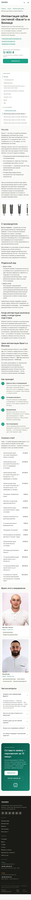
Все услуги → (4, 831)
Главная (3, 8)
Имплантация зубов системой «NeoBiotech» (16, 117)
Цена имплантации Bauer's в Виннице (14, 91)
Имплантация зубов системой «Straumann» (15, 123)
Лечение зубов (5, 821)
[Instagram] (6, 813)
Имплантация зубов (18, 8)
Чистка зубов (5, 829)
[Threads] (13, 813)
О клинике (4, 839)
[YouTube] (16, 813)
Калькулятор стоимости (8, 852)
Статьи (3, 847)
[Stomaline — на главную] (4, 2)
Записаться (15, 61)
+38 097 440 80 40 (14, 778)
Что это (6, 77)
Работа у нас (4, 855)
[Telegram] (20, 813)
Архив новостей (25, 890)
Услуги (9, 8)
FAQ (5, 103)
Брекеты (3, 826)
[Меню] (28, 2)
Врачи (5, 100)
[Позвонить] (24, 2)
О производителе (9, 80)
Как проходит (7, 94)
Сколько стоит (8, 97)
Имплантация (5, 823)
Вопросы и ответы (6, 850)
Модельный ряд (8, 83)
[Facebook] (2, 813)
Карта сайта (17, 890)
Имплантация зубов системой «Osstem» (15, 120)
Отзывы (3, 844)
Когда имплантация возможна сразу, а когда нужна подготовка (14, 86)
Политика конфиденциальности (6, 890)
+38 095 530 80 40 (6, 877)
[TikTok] (9, 813)
